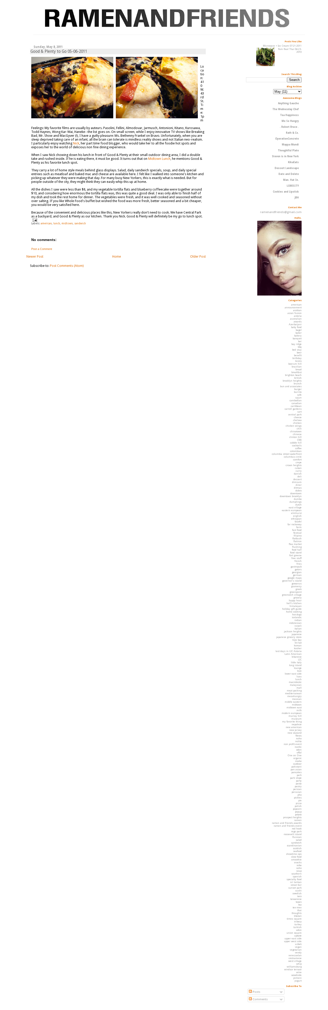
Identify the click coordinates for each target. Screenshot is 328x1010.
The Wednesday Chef (285, 109)
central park (295, 414)
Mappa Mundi (290, 144)
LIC (300, 659)
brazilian (297, 366)
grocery (297, 597)
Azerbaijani (295, 324)
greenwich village (292, 594)
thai (299, 910)
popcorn (297, 808)
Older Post (198, 256)
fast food (297, 530)
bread (298, 369)
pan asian (296, 769)
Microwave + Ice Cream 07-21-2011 (282, 45)
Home (116, 256)
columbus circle (293, 456)
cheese (298, 417)
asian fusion (295, 313)
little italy (296, 662)
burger (298, 389)
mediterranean (293, 693)
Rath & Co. (292, 132)
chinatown (296, 431)
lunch (56, 223)
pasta (299, 783)
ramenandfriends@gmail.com (281, 212)
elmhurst (296, 513)
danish (298, 473)
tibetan (298, 915)
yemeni (297, 977)
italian (298, 628)
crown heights (294, 465)
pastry (298, 786)
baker (298, 332)
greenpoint (296, 592)
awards (298, 321)
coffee (298, 448)
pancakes (296, 772)
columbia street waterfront (287, 454)
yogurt (298, 980)
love (299, 670)
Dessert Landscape (287, 168)
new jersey (295, 730)
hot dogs (297, 614)
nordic (298, 746)
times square (294, 918)
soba (299, 865)
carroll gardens (293, 408)
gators (298, 569)
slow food (296, 856)
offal (299, 752)
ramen (298, 820)
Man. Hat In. (291, 179)
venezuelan (295, 955)
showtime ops (294, 854)
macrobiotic (295, 682)
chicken (297, 423)
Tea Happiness (289, 115)
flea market (295, 544)
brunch (298, 383)
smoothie (296, 859)
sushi (298, 890)
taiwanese (296, 899)
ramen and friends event (288, 825)
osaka (298, 761)
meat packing (294, 690)
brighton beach (293, 375)
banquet (297, 338)
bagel (299, 330)
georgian (297, 572)
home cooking (294, 611)
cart (300, 411)
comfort (297, 459)
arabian (297, 310)
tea (300, 904)
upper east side (293, 938)
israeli (298, 625)
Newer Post (34, 256)
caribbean (296, 406)
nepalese (297, 724)
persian (297, 789)
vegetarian (296, 949)
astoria (298, 315)
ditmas (298, 487)
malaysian (296, 684)
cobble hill (296, 442)
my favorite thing (292, 721)
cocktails (297, 445)
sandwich (80, 223)
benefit (298, 355)
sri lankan (296, 882)
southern (296, 873)
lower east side (293, 673)
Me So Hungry (290, 121)
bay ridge (296, 344)
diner (299, 484)
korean (298, 645)
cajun (298, 397)
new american (294, 727)
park (299, 775)
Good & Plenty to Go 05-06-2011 (58, 51)
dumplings (296, 501)
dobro (298, 490)
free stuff (296, 558)
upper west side (293, 941)
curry (299, 470)
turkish (297, 927)
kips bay (297, 639)
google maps (295, 577)
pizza (299, 803)
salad (299, 839)
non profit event (293, 744)
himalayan (296, 606)
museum (296, 718)
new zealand (295, 732)
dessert (297, 479)
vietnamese (295, 958)
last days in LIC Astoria (288, 651)
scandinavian (294, 845)
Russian (297, 837)
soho (299, 868)
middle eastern (293, 701)
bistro (298, 361)
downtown (296, 493)
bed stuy (297, 349)
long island (295, 665)
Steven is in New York (285, 156)
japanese (297, 634)
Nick (76, 143)
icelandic (297, 617)
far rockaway (295, 524)
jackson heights (293, 631)
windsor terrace (293, 969)
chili (299, 428)
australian (296, 318)
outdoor (297, 763)
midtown (67, 223)
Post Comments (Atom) (67, 266)
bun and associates (291, 386)
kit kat (298, 642)
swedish (297, 893)
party (299, 780)
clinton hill (295, 437)
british (298, 377)
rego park (296, 831)
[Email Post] (34, 219)
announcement (293, 307)
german (297, 575)
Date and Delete (289, 174)
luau (299, 676)
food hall (297, 549)
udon (299, 930)
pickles (298, 797)
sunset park (295, 887)
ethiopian (296, 518)
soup (299, 870)
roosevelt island (293, 834)
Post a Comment (41, 248)
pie (300, 800)
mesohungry (294, 696)
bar (300, 341)
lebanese (297, 656)
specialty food (294, 879)
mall (299, 687)
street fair (296, 884)
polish (298, 806)
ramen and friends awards (287, 823)
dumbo (298, 499)
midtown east (294, 707)
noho (299, 738)
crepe (299, 462)
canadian (297, 403)
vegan (298, 946)
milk (299, 710)
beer (299, 352)
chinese (297, 434)
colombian (296, 451)
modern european (292, 713)
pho (300, 794)
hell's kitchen (294, 603)
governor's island (292, 580)
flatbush (297, 538)
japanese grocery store (289, 637)
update (298, 935)
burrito (298, 392)
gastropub (296, 566)
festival (297, 532)
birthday (297, 358)
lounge (298, 668)
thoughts (297, 913)
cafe (299, 394)
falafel (298, 521)
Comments (260, 999)
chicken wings (294, 425)
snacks (298, 862)
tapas (299, 901)
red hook (297, 828)
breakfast (296, 372)
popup (298, 811)
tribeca (298, 921)
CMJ (299, 439)
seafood (297, 851)
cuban (298, 468)
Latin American (293, 654)
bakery (298, 335)
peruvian (297, 792)
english (297, 515)
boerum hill (295, 363)
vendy (298, 952)
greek (298, 589)
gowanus (297, 583)
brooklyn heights (292, 380)
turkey (298, 924)
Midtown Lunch (159, 159)
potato (298, 814)
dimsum (297, 482)
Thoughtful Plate (288, 150)
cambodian (296, 400)
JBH (296, 197)
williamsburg (294, 966)
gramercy (296, 586)
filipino (298, 535)
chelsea (297, 420)
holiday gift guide (292, 608)
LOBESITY (293, 185)
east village (295, 507)
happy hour (295, 600)
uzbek (298, 944)
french (298, 561)
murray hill (295, 715)
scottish (297, 848)
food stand (296, 552)
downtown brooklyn (291, 496)
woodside (296, 975)
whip (299, 963)
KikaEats (293, 162)
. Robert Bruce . (289, 126)
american (46, 223)
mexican (297, 699)
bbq (300, 346)
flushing (297, 546)
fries (299, 563)
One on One (295, 755)
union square (294, 932)
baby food (296, 327)
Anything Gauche (288, 103)
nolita (298, 741)
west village (295, 961)
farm (299, 527)
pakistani (296, 766)
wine (299, 972)
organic (297, 758)
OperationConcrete (287, 138)
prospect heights (292, 817)
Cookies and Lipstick (286, 191)
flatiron (297, 541)
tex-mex (297, 907)
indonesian (295, 623)
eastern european (292, 510)
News (298, 735)
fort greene (295, 555)
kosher (298, 648)
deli (300, 476)
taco (299, 896)
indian (298, 620)
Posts (256, 992)
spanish (297, 876)
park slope (296, 777)
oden (299, 749)
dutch (298, 504)
